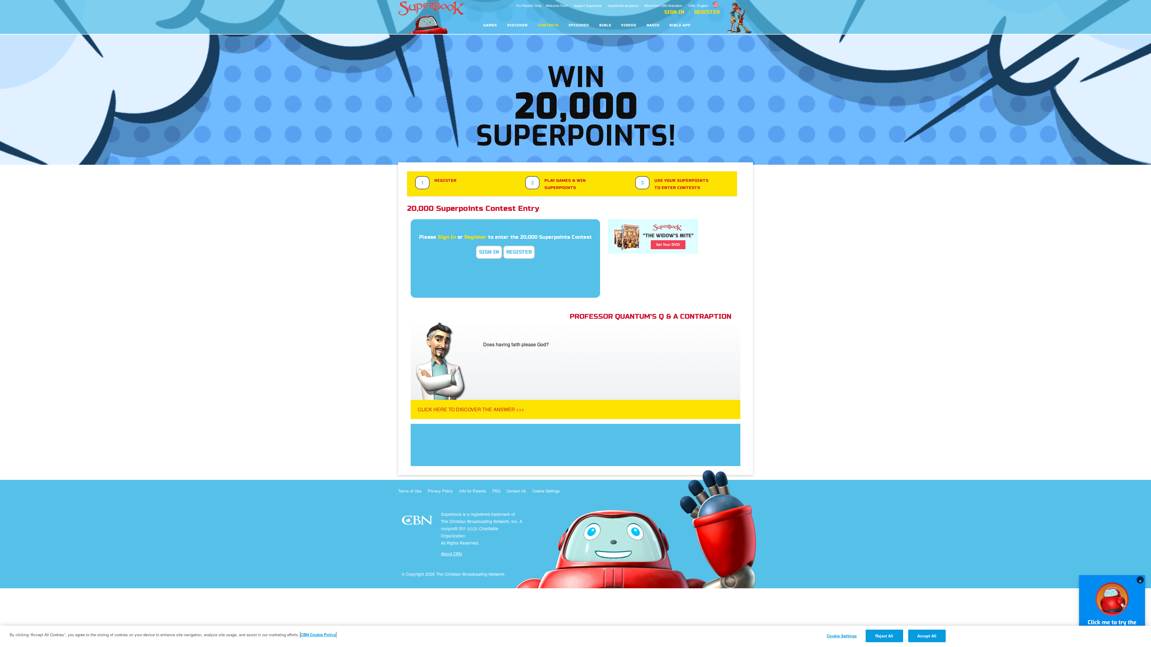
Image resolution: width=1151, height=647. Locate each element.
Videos (628, 25)
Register (707, 12)
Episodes (579, 25)
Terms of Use (409, 491)
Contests (548, 25)
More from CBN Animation (663, 5)
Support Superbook (588, 5)
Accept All (926, 636)
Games (490, 25)
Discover (517, 25)
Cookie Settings (546, 491)
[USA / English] (704, 1)
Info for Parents (472, 491)
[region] (575, 636)
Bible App (680, 25)
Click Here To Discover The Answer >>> (471, 409)
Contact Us (516, 491)
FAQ (496, 491)
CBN (418, 522)
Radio (653, 25)
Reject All (884, 636)
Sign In (674, 12)
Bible (605, 25)
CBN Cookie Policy (318, 634)
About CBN (451, 554)
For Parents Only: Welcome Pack (542, 5)
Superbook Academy (623, 5)
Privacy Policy (440, 491)
